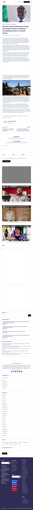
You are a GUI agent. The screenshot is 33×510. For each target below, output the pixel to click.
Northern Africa (13, 24)
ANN (3, 24)
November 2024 (4, 431)
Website (23, 154)
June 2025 (4, 418)
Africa (3, 442)
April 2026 (4, 400)
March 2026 (4, 402)
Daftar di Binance (5, 350)
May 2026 (3, 398)
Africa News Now (12, 121)
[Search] (29, 315)
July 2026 (3, 396)
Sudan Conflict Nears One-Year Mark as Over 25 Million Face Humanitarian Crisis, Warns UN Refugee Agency (16, 322)
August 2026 (24, 462)
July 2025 (23, 479)
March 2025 (4, 424)
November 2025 (4, 409)
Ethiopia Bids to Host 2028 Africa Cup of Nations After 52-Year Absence (5, 480)
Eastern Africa (8, 24)
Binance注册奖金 (4, 343)
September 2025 (5, 413)
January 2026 (24, 470)
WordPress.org (25, 502)
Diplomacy (12, 442)
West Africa (4, 388)
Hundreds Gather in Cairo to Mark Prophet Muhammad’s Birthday (5, 468)
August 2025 (4, 415)
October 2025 (4, 411)
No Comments (19, 35)
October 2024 (4, 433)
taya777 (3, 353)
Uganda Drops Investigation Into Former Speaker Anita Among (5, 474)
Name (3, 154)
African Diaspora (5, 377)
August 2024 (4, 435)
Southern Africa (4, 386)
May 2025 (3, 420)
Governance (20, 442)
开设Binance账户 (4, 348)
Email (13, 154)
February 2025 (4, 426)
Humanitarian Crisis (26, 442)
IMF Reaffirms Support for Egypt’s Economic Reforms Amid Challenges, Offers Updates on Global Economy (16, 336)
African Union (7, 442)
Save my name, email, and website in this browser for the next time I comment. (15, 158)
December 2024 (4, 429)
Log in (24, 498)
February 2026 (4, 404)
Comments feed (26, 501)
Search (3, 312)
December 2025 (4, 407)
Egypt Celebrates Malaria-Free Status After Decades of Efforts (14, 331)
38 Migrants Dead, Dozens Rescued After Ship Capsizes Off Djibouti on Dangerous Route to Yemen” (15, 327)
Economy (16, 442)
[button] (27, 2)
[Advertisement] (16, 68)
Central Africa (4, 381)
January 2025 (24, 487)
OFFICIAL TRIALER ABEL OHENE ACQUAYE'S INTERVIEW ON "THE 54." (16, 202)
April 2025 (4, 422)
